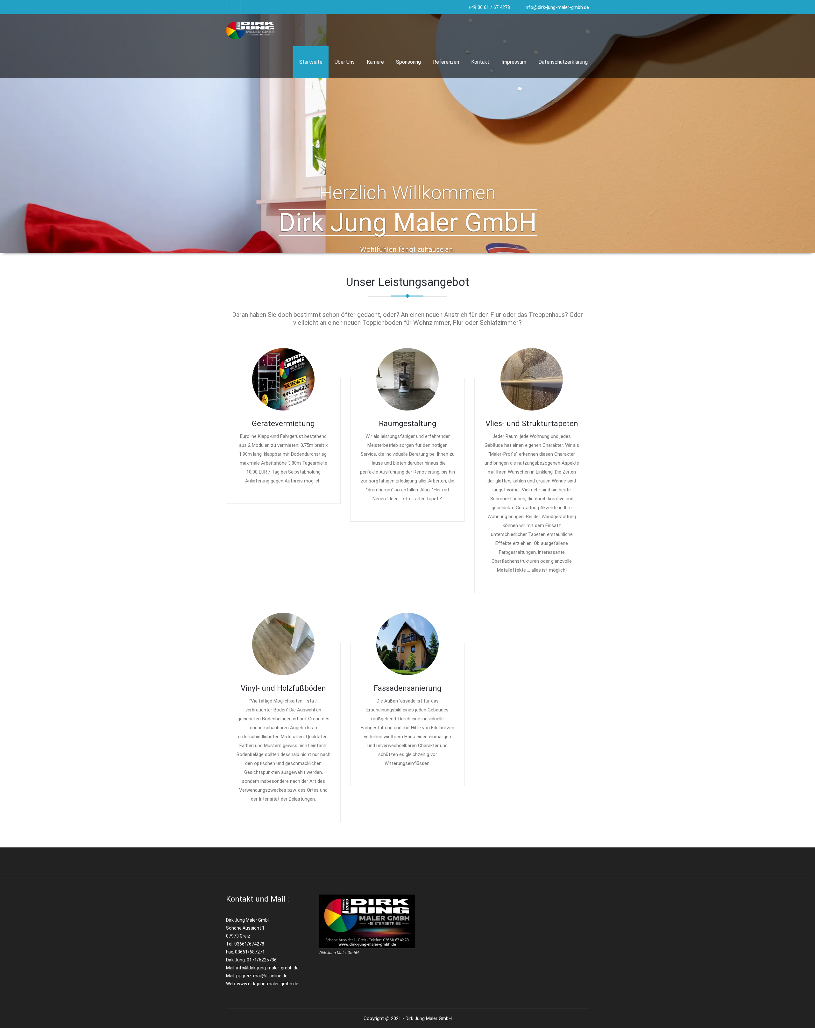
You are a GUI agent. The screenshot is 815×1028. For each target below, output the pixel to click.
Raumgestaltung (407, 423)
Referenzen (446, 62)
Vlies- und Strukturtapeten (531, 423)
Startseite (310, 62)
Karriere (375, 62)
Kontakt (480, 62)
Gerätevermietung (283, 423)
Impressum (513, 62)
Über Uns (345, 62)
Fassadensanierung (408, 688)
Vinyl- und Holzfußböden (283, 688)
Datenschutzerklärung (563, 62)
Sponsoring (408, 62)
